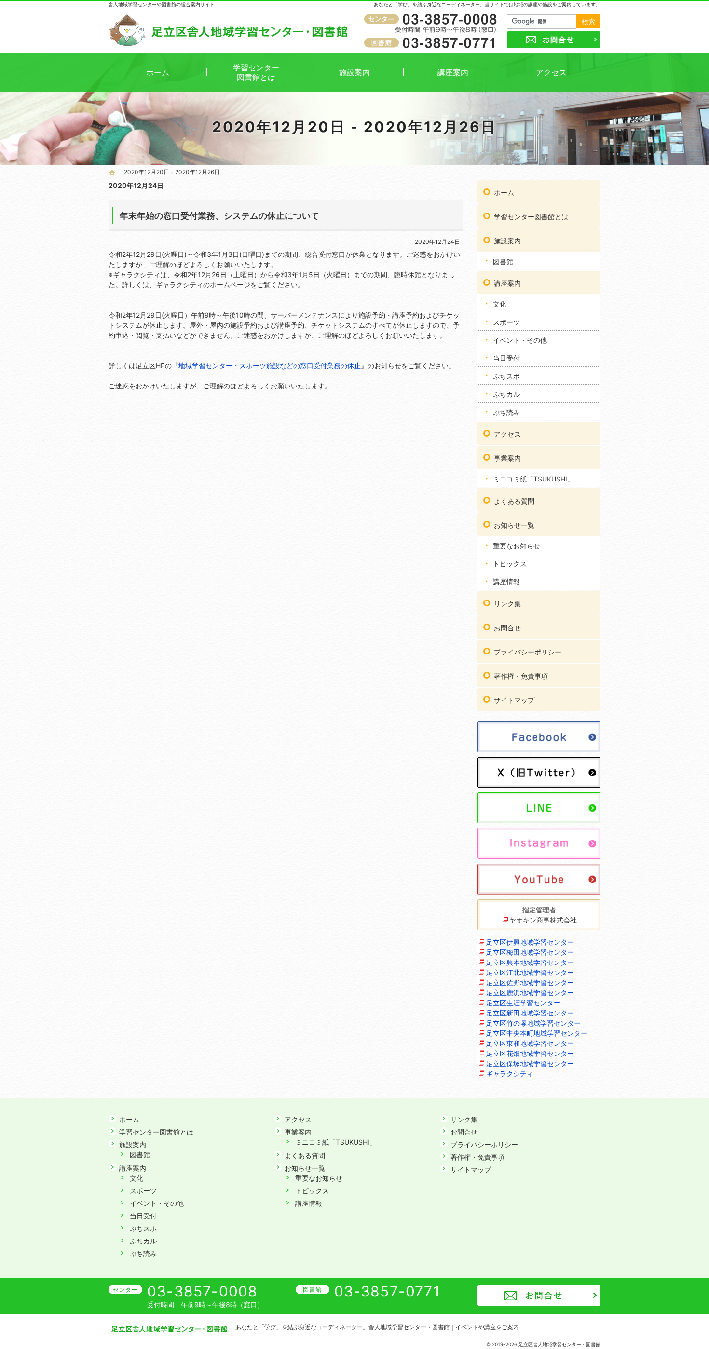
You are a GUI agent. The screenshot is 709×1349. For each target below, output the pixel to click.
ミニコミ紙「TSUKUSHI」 (533, 479)
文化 (499, 304)
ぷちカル (506, 394)
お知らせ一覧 (514, 525)
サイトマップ (514, 700)
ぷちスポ (506, 376)
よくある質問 (514, 501)
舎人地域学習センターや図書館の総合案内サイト (162, 4)
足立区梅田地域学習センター (530, 952)
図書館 (503, 261)
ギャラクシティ (509, 1073)
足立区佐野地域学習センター (530, 982)
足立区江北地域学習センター (530, 972)
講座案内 (507, 283)
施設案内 (507, 241)
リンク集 (507, 604)
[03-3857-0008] (432, 20)
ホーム (504, 192)
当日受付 (506, 358)
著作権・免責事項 (521, 676)
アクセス (507, 434)
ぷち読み (506, 412)
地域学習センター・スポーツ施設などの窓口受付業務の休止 (269, 365)
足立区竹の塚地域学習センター (533, 1023)
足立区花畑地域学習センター (530, 1053)
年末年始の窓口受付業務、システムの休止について (219, 216)
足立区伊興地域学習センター (530, 942)
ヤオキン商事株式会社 (543, 920)
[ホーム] (112, 172)
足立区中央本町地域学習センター (536, 1033)
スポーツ (506, 322)
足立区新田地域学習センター (530, 1013)
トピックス (510, 564)
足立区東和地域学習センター (530, 1043)
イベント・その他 (520, 340)
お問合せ (507, 628)
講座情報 (506, 581)
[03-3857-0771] (432, 42)
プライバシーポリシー (527, 652)
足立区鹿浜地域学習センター (530, 992)
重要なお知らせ (516, 546)
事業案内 (507, 458)
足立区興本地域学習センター (530, 962)
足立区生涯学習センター (523, 1003)
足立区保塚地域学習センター (530, 1063)
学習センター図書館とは (531, 217)
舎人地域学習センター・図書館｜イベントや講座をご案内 (443, 1327)
